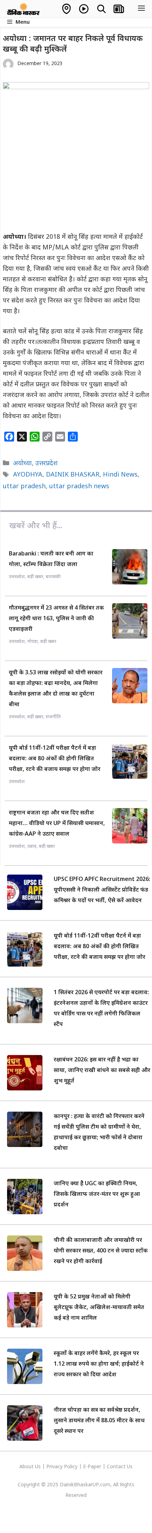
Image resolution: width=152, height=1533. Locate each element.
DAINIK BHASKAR (72, 475)
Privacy (55, 1467)
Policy (70, 1467)
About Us (30, 1467)
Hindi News (120, 475)
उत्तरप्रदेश (46, 464)
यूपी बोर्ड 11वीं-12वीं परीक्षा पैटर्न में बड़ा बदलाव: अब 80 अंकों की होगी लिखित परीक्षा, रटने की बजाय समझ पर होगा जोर (54, 759)
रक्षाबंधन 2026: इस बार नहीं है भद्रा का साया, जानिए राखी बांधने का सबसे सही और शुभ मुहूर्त (102, 1070)
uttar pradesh (24, 487)
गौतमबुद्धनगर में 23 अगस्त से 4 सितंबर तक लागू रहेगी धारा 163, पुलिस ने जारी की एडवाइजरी (56, 619)
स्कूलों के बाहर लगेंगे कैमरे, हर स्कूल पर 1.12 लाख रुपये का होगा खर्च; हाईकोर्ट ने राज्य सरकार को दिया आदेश (99, 1364)
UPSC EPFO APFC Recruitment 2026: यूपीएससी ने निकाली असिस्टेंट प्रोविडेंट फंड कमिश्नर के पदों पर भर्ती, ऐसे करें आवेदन (102, 890)
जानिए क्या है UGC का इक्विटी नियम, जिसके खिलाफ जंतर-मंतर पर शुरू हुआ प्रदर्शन (97, 1194)
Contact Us (120, 1467)
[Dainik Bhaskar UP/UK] (24, 9)
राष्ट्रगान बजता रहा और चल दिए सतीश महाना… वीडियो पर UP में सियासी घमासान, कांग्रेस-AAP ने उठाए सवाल (57, 823)
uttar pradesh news (79, 487)
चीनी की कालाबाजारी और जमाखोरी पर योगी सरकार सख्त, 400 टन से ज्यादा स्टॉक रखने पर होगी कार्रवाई (101, 1251)
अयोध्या (22, 464)
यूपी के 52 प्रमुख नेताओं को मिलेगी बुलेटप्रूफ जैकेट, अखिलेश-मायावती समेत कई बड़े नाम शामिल (99, 1307)
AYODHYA (27, 475)
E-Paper (92, 1467)
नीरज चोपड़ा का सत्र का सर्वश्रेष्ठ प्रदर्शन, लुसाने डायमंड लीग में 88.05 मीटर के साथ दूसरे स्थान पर (99, 1421)
